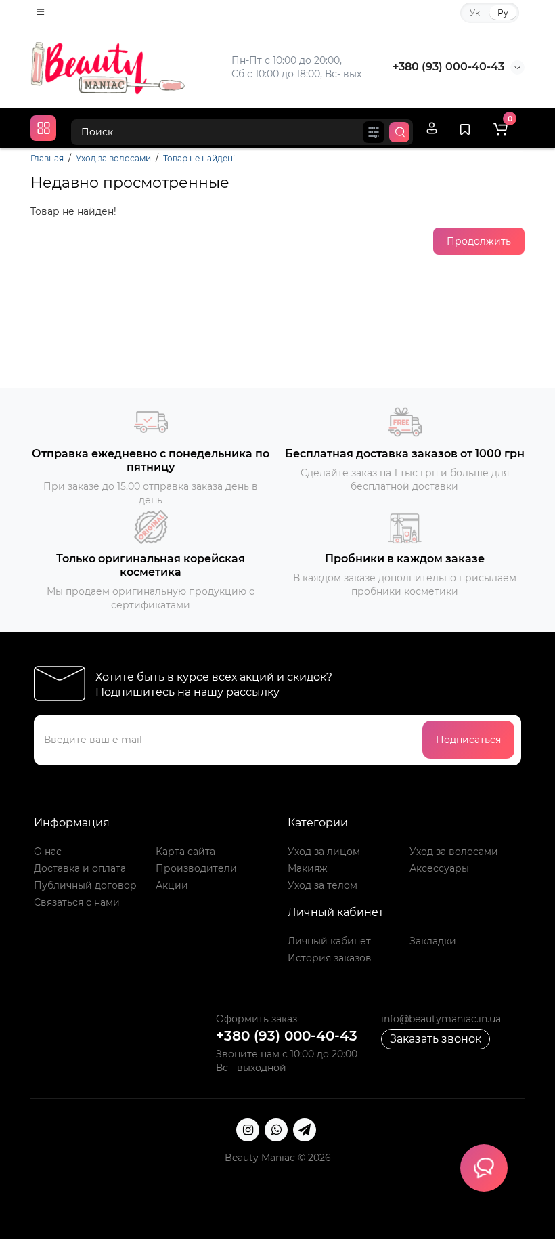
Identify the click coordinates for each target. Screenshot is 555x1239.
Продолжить (479, 241)
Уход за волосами (113, 158)
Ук (475, 12)
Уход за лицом (324, 851)
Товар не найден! (199, 158)
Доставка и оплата (80, 868)
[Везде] (373, 132)
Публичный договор (85, 885)
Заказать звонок (435, 1038)
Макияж (308, 868)
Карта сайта (185, 851)
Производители (196, 868)
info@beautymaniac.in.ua (441, 1019)
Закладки (432, 941)
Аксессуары (439, 868)
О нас (48, 851)
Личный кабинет (329, 941)
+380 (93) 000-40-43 (448, 66)
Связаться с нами (77, 902)
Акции (172, 885)
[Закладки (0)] (465, 128)
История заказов (330, 958)
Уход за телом (322, 885)
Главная (47, 158)
